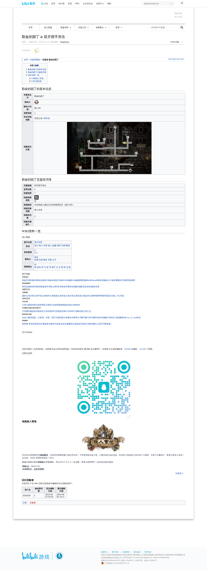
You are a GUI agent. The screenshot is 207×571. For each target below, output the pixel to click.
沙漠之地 (73, 296)
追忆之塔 (44, 311)
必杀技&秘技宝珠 (91, 286)
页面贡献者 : (26, 50)
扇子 (53, 267)
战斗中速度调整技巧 (114, 280)
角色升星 (65, 286)
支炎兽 (63, 324)
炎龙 (68, 305)
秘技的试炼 (35, 311)
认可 (54, 260)
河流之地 (65, 296)
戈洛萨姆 (40, 305)
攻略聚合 (100, 27)
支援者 (33, 503)
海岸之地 (50, 296)
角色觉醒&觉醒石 (76, 286)
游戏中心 (104, 552)
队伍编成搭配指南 (79, 280)
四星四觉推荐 (129, 280)
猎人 (50, 245)
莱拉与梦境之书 (74, 317)
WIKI (77, 3)
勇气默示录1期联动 (89, 317)
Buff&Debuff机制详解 (96, 280)
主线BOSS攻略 (64, 280)
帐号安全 (115, 552)
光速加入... (180, 473)
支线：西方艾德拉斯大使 (56, 317)
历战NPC (52, 311)
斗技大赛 (26, 305)
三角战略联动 (120, 317)
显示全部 (38, 242)
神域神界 (97, 296)
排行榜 (61, 3)
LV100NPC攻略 (72, 311)
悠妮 (64, 305)
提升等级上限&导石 (52, 286)
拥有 (45, 260)
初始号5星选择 (28, 280)
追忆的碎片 (83, 324)
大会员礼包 (88, 3)
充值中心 (100, 3)
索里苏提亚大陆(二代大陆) (112, 296)
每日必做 (26, 286)
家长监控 (137, 552)
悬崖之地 (58, 296)
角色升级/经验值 (37, 286)
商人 (41, 245)
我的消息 (178, 13)
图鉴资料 (65, 27)
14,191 (143, 349)
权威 (36, 260)
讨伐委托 (26, 311)
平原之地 (42, 296)
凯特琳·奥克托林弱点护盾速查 (35, 324)
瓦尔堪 (47, 305)
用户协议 (147, 552)
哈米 (78, 305)
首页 (53, 3)
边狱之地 (89, 296)
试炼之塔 (82, 27)
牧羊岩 (47, 118)
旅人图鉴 (48, 27)
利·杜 (52, 305)
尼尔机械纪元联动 (106, 317)
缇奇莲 (33, 305)
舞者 (68, 245)
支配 (50, 260)
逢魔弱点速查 (72, 324)
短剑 (39, 267)
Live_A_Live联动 (133, 317)
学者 (45, 245)
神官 (59, 245)
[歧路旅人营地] (103, 438)
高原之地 (81, 296)
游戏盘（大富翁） (38, 317)
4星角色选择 (40, 280)
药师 (63, 245)
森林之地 (26, 296)
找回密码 (126, 552)
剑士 (36, 245)
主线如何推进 (52, 280)
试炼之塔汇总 (85, 311)
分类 (25, 503)
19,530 (127, 349)
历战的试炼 (61, 311)
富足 (36, 257)
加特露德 (58, 305)
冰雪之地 (34, 296)
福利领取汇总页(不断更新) (99, 324)
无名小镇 (26, 317)
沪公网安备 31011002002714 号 (116, 563)
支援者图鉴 (35, 59)
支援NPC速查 (54, 324)
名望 (41, 260)
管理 (117, 27)
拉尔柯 (73, 305)
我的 (109, 3)
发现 (70, 3)
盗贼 (54, 245)
